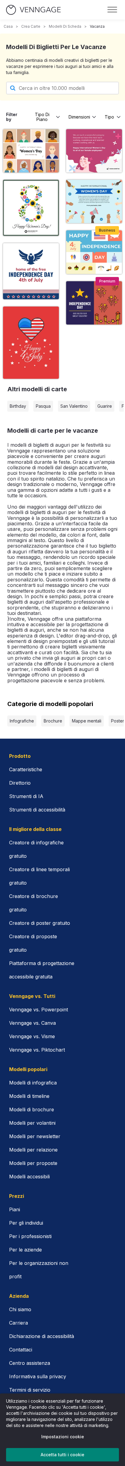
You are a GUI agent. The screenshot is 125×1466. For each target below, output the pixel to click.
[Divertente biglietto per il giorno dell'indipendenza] (94, 303)
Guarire (104, 406)
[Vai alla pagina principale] (33, 10)
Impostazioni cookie (62, 1436)
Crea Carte (30, 26)
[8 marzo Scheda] (31, 208)
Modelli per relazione (33, 1150)
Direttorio (20, 783)
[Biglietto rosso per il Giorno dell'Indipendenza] (31, 343)
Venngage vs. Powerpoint (38, 1009)
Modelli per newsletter (34, 1136)
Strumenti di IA (26, 796)
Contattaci (20, 1350)
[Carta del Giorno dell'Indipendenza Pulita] (31, 271)
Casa (8, 26)
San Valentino (74, 406)
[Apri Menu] (112, 9)
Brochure (53, 720)
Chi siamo (20, 1309)
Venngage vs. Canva (32, 1023)
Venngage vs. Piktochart (37, 1050)
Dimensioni (79, 116)
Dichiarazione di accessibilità (41, 1336)
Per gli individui (26, 1223)
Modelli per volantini (32, 1123)
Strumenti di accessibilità (37, 810)
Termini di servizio (29, 1390)
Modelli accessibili (29, 1176)
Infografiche (22, 720)
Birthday (18, 406)
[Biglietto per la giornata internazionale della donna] (94, 150)
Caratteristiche (25, 769)
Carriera (18, 1323)
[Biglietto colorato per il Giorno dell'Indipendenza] (94, 252)
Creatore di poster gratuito (39, 923)
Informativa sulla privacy (37, 1376)
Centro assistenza (29, 1363)
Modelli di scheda (65, 26)
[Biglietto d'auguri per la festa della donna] (31, 150)
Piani (14, 1209)
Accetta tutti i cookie (62, 1454)
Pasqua (43, 406)
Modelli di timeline (29, 1096)
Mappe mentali (86, 720)
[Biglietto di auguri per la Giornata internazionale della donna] (94, 201)
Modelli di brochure (31, 1109)
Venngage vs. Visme (32, 1036)
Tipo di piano (42, 117)
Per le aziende (25, 1250)
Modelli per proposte (33, 1163)
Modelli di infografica (33, 1083)
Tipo (109, 116)
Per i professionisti (30, 1236)
